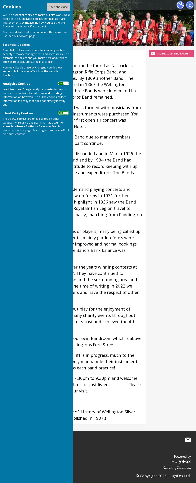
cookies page (27, 36)
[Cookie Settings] (180, 5)
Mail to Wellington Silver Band (188, 440)
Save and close (58, 7)
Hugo (181, 461)
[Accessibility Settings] (190, 5)
